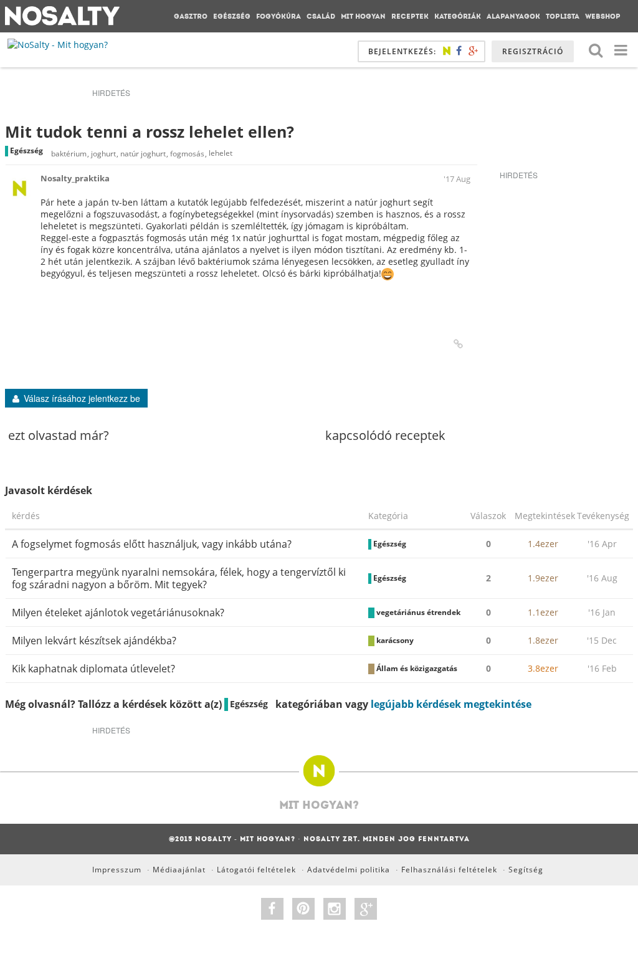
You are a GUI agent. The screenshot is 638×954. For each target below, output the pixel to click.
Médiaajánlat (179, 869)
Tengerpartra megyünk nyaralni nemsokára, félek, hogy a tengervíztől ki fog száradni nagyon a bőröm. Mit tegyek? (179, 578)
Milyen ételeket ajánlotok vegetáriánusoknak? (118, 612)
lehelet (220, 153)
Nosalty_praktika (75, 178)
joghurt (103, 153)
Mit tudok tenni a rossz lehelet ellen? (149, 131)
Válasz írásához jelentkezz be (82, 398)
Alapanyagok (513, 16)
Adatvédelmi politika (348, 869)
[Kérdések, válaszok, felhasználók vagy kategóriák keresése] (595, 49)
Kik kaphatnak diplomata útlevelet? (93, 668)
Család (321, 16)
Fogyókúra (278, 16)
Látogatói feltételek (256, 869)
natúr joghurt (143, 153)
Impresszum (116, 869)
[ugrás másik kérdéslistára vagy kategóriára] (620, 49)
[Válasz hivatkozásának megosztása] (458, 344)
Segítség (525, 869)
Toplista (562, 16)
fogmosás (187, 153)
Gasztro (190, 16)
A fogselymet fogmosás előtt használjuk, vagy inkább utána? (152, 544)
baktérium (69, 153)
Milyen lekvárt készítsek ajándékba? (94, 640)
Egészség (231, 16)
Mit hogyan (363, 16)
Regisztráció (532, 51)
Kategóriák (457, 16)
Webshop (603, 16)
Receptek (410, 16)
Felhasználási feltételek (449, 869)
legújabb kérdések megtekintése (451, 704)
